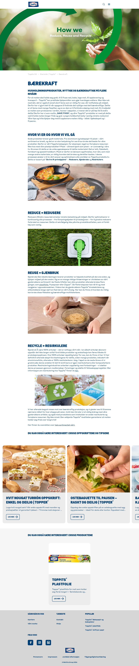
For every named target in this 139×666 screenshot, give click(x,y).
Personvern (38, 657)
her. (77, 371)
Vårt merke (32, 624)
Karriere (31, 620)
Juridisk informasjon (70, 657)
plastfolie (43, 285)
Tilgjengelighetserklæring (95, 657)
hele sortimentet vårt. (65, 425)
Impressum (52, 657)
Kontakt (59, 620)
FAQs (58, 624)
